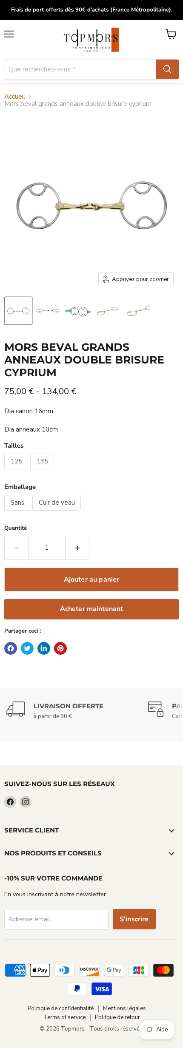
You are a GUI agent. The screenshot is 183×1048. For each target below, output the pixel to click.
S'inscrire (134, 919)
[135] (43, 471)
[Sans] (18, 512)
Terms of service (64, 1017)
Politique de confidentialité (61, 1008)
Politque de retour (117, 1017)
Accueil (14, 96)
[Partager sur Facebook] (10, 648)
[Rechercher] (167, 69)
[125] (17, 471)
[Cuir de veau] (57, 512)
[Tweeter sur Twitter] (27, 648)
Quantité (15, 528)
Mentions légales (124, 1008)
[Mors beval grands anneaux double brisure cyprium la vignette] (18, 310)
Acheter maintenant (91, 608)
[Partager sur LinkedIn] (43, 648)
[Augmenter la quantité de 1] (77, 548)
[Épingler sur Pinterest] (60, 648)
